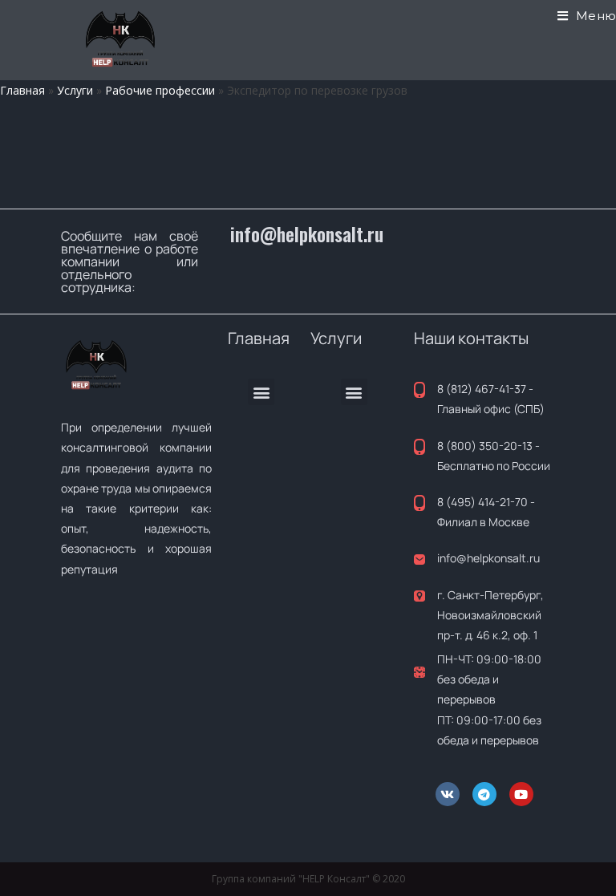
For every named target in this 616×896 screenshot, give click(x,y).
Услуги (75, 90)
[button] (261, 392)
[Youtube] (521, 794)
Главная (22, 90)
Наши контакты (471, 338)
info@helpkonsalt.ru (306, 234)
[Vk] (448, 794)
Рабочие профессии (160, 90)
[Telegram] (484, 794)
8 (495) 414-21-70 (482, 501)
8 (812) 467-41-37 (481, 388)
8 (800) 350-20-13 (485, 445)
